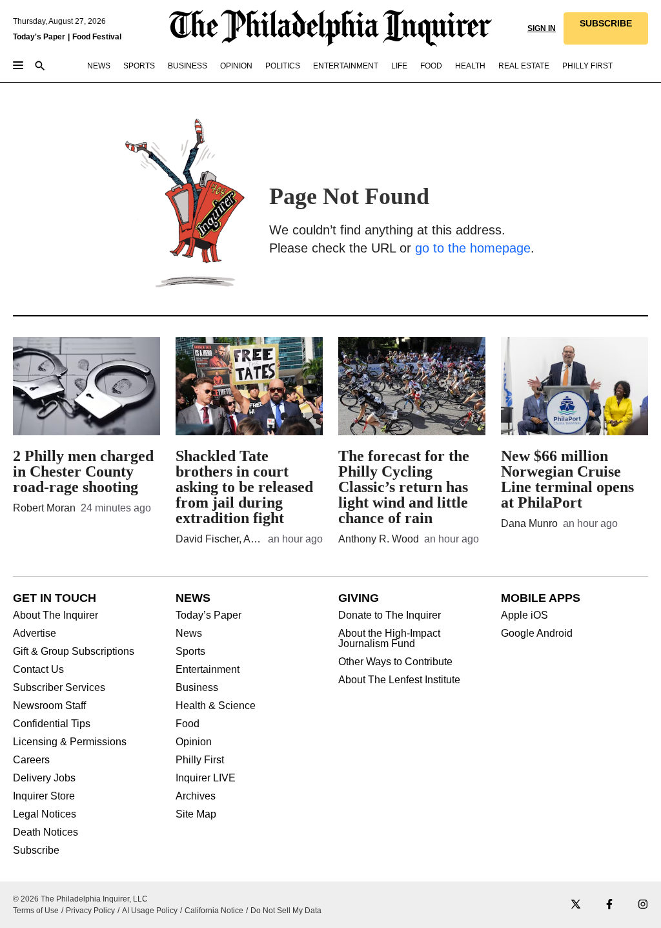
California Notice (214, 910)
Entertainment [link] (345, 65)
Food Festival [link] (96, 36)
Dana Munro (529, 523)
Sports (190, 651)
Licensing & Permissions (70, 742)
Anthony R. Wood (378, 538)
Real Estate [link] (523, 65)
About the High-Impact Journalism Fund (389, 638)
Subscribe (36, 850)
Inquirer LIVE (206, 778)
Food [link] (431, 65)
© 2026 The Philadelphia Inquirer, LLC (80, 898)
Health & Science (216, 706)
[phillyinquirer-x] (576, 905)
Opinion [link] (236, 65)
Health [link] (470, 65)
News (189, 633)
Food (187, 724)
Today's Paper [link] (39, 36)
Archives (196, 796)
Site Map (196, 814)
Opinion (194, 742)
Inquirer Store (44, 796)
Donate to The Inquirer (389, 615)
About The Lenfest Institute (399, 680)
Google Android (537, 633)
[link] (606, 28)
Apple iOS (524, 615)
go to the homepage (473, 248)
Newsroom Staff (49, 706)
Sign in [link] (541, 28)
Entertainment (207, 670)
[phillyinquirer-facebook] (609, 905)
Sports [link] (139, 65)
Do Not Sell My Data (285, 910)
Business (197, 688)
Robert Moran (44, 507)
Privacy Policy (90, 910)
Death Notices (45, 832)
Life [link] (399, 65)
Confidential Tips (51, 724)
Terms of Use (36, 910)
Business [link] (187, 65)
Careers (31, 760)
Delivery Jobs (44, 778)
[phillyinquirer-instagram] (643, 905)
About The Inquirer (55, 615)
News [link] (98, 65)
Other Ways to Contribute (395, 662)
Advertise (34, 633)
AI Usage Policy (150, 910)
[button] (606, 28)
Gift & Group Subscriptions (73, 651)
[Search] (40, 66)
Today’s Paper (208, 615)
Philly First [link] (587, 65)
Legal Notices (44, 814)
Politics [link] (282, 65)
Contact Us (38, 670)
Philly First (200, 760)
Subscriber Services (59, 688)
